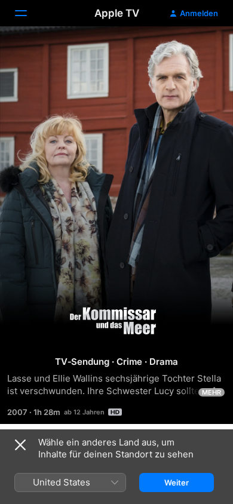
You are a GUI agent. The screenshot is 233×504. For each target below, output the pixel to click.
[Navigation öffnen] (28, 13)
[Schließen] (20, 445)
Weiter (176, 482)
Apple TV (116, 13)
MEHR (211, 392)
